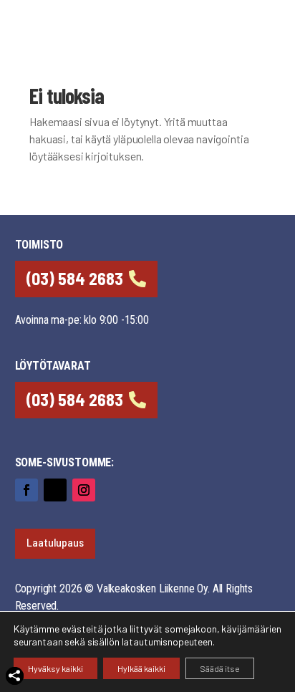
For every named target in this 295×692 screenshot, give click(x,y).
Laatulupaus (55, 542)
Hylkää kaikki (141, 668)
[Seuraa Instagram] (83, 490)
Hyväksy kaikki (55, 668)
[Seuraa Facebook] (26, 490)
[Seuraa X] (55, 490)
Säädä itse (220, 668)
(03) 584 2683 (74, 278)
